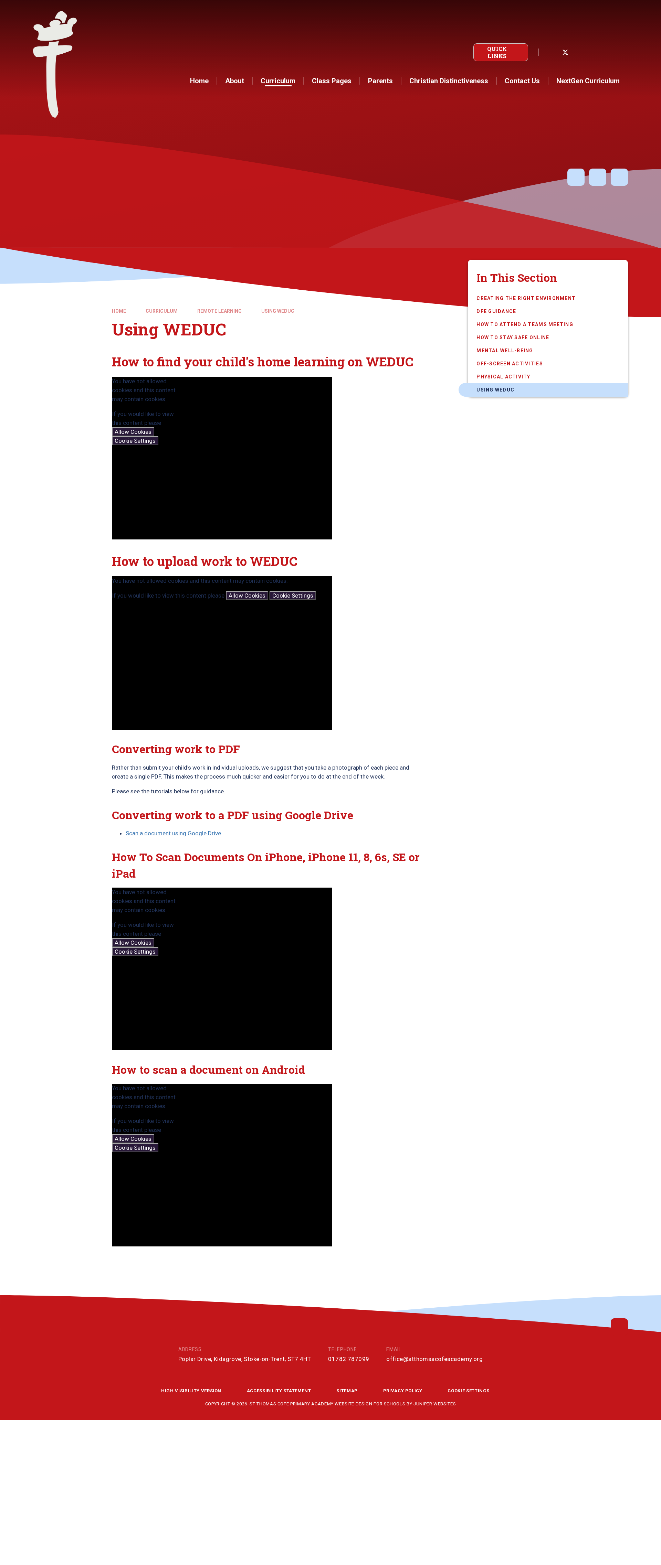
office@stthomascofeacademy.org (434, 1358)
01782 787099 (348, 1358)
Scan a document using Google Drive (173, 833)
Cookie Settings (135, 440)
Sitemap (347, 1390)
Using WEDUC (277, 311)
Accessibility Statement (279, 1390)
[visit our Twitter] (565, 52)
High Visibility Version (191, 1390)
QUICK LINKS (497, 52)
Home (119, 311)
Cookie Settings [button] (469, 1390)
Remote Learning (219, 311)
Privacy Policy (402, 1390)
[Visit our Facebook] (550, 52)
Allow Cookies (133, 431)
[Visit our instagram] (580, 52)
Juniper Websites (434, 1403)
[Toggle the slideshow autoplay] (576, 177)
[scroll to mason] (619, 1327)
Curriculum (162, 311)
